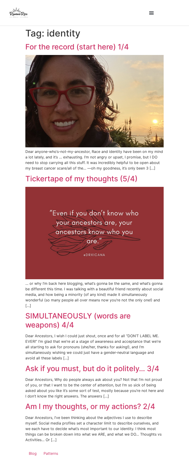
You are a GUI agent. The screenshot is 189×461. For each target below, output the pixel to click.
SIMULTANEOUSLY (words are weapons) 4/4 (78, 320)
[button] (151, 13)
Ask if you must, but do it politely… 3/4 (92, 368)
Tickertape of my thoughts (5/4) (81, 178)
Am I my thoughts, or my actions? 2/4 (90, 406)
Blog (33, 453)
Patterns (51, 453)
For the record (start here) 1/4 (77, 46)
